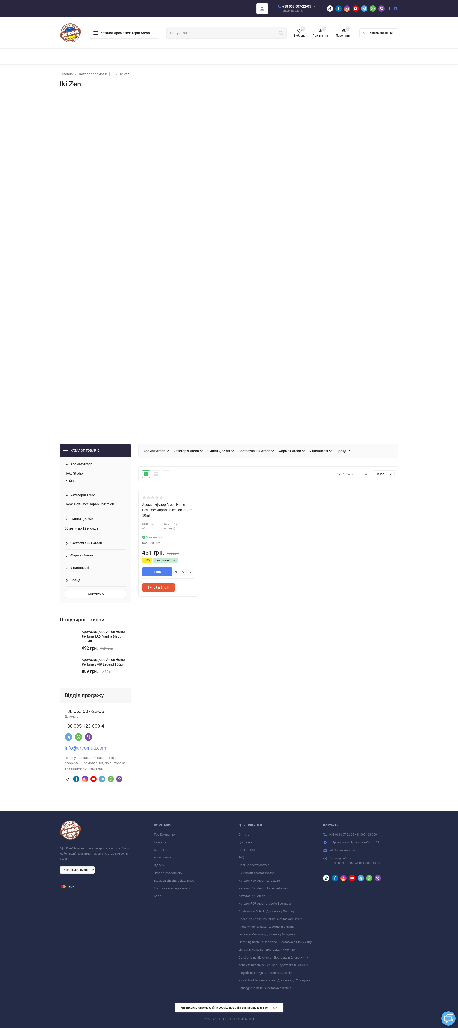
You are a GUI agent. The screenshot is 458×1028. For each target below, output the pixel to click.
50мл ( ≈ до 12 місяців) (82, 528)
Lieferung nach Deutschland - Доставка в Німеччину (275, 942)
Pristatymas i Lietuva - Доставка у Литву (266, 926)
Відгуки (159, 865)
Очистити (94, 594)
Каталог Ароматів (93, 74)
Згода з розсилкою (168, 873)
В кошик (157, 572)
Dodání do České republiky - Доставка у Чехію (270, 919)
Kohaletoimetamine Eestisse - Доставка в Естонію (273, 965)
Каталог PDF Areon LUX (255, 896)
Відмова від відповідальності (175, 880)
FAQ (241, 857)
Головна (66, 74)
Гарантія (160, 842)
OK (275, 1008)
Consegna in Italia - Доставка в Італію (265, 988)
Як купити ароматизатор (256, 873)
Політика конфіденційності (173, 888)
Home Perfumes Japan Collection (89, 504)
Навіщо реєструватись (255, 865)
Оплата (244, 834)
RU (396, 8)
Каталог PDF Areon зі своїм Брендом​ (265, 903)
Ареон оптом (163, 857)
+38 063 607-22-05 (296, 6)
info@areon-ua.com (85, 748)
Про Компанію (164, 834)
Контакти (160, 850)
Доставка (245, 842)
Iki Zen (69, 480)
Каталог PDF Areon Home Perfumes (263, 888)
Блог (157, 896)
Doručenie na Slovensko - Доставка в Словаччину (273, 957)
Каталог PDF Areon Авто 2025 (259, 880)
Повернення (247, 850)
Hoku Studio (74, 473)
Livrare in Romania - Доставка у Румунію (267, 949)
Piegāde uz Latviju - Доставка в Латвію (265, 973)
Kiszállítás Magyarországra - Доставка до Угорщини (275, 980)
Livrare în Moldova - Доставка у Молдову (267, 934)
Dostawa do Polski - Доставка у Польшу (266, 911)
